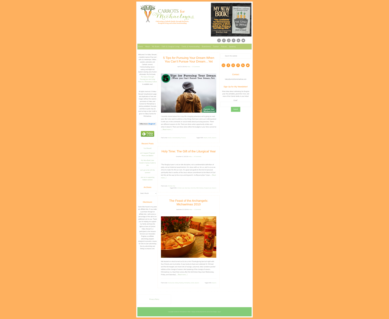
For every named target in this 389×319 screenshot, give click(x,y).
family (209, 137)
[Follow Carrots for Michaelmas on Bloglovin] (147, 125)
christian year (180, 188)
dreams (206, 137)
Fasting (176, 282)
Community (171, 282)
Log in (219, 311)
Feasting (181, 282)
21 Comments (196, 66)
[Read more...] (167, 129)
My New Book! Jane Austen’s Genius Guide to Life (147, 163)
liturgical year (207, 188)
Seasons (214, 137)
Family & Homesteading (174, 137)
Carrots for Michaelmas (166, 14)
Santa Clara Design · (212, 311)
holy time (193, 188)
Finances (183, 137)
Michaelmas (187, 282)
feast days (187, 188)
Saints (192, 282)
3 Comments (197, 209)
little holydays (200, 188)
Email (236, 100)
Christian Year (171, 186)
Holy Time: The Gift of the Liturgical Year (188, 151)
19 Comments (197, 156)
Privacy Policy (154, 299)
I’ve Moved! (147, 148)
